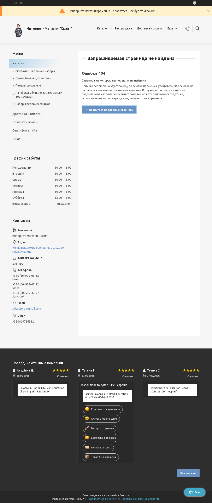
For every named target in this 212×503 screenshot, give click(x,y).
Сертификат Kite (24, 130)
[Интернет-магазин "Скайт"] (17, 28)
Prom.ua (125, 495)
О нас (16, 139)
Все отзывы (188, 473)
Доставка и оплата (150, 28)
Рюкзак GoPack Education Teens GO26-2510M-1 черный (169, 390)
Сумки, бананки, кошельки (33, 78)
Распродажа (123, 28)
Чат (197, 492)
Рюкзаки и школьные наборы (35, 71)
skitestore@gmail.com (26, 308)
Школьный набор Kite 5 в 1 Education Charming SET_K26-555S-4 (42, 390)
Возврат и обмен (24, 122)
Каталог (102, 28)
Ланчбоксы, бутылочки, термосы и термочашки (39, 94)
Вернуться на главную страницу (111, 109)
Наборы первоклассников (33, 104)
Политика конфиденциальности (140, 499)
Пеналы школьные (28, 85)
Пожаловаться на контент (103, 499)
